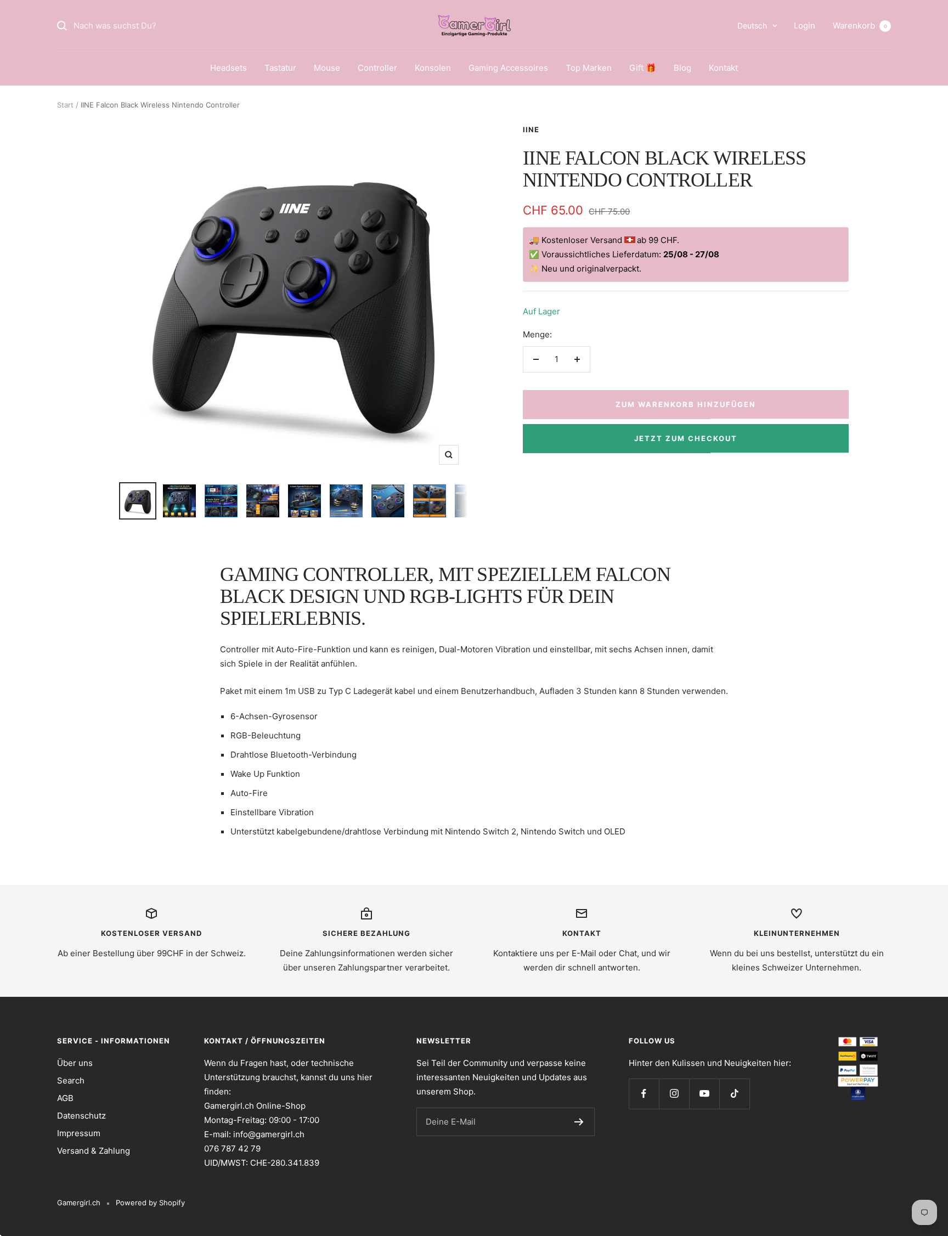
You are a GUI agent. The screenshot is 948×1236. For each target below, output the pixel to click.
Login (804, 25)
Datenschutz (81, 1115)
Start (65, 104)
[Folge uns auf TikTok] (734, 1094)
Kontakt (723, 68)
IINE (531, 129)
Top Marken (589, 68)
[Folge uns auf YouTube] (704, 1094)
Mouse (327, 68)
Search (70, 1080)
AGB (65, 1098)
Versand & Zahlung (93, 1150)
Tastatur (280, 68)
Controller (377, 68)
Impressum (78, 1133)
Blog (682, 68)
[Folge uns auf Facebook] (644, 1094)
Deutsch (752, 25)
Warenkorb (860, 25)
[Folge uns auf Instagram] (674, 1094)
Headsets (228, 68)
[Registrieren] (579, 1122)
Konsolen (433, 68)
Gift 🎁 (642, 68)
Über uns (75, 1063)
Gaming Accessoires (508, 68)
